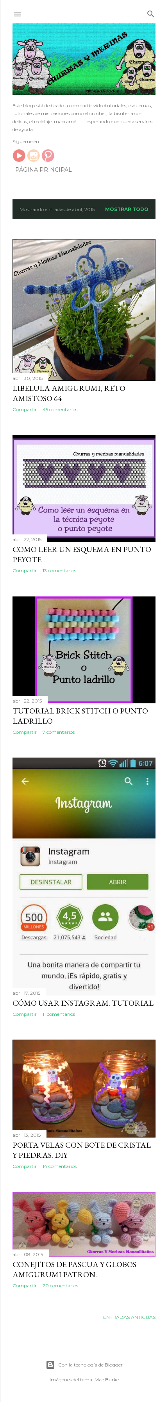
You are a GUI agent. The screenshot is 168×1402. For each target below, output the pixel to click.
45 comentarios (60, 409)
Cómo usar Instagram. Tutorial (83, 1003)
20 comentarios (60, 1285)
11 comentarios (59, 1014)
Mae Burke (107, 1379)
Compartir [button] (25, 409)
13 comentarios (59, 570)
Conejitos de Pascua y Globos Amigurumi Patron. (74, 1269)
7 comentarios (59, 732)
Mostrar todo (126, 209)
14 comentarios (60, 1166)
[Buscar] (150, 12)
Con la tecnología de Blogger (90, 1365)
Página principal (43, 169)
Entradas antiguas (129, 1317)
